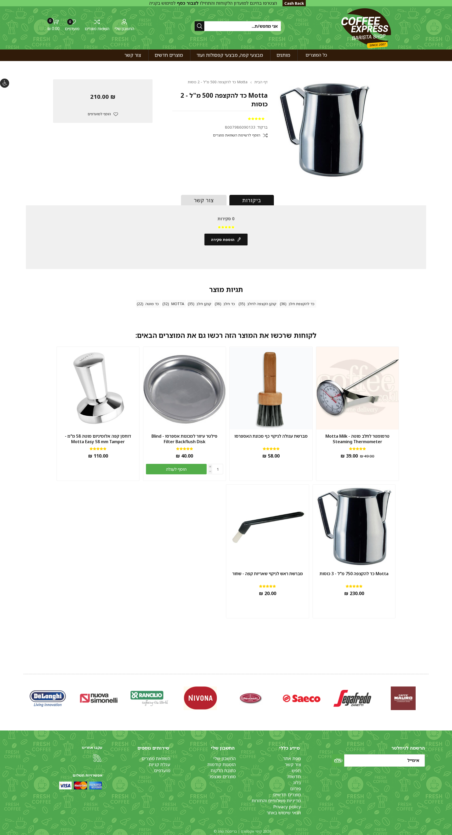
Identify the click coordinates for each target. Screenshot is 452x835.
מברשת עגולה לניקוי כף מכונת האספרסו (271, 436)
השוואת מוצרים (97, 28)
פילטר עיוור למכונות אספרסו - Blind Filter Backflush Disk (184, 438)
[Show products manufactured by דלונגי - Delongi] (352, 698)
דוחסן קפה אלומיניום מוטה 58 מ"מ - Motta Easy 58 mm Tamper (98, 438)
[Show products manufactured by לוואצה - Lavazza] (98, 698)
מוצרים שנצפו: (222, 776)
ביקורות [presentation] (251, 200)
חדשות (294, 776)
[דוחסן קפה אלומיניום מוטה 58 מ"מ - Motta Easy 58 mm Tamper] (98, 388)
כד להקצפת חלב (301, 303)
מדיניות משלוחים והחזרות (276, 801)
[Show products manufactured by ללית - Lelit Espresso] (301, 698)
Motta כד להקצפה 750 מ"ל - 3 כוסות (354, 573)
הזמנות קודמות (221, 764)
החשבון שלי (124, 28)
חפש (296, 770)
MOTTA (177, 303)
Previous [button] (427, 693)
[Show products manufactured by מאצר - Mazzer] (251, 698)
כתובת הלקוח (223, 770)
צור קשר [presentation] (204, 200)
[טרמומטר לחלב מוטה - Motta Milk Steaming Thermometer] (357, 388)
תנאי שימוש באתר (284, 813)
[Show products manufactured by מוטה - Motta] (149, 698)
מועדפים (162, 770)
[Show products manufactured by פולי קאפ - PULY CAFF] (200, 698)
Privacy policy (287, 807)
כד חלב (229, 303)
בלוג (297, 782)
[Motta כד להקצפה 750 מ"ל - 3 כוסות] (354, 526)
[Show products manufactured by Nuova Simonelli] (403, 698)
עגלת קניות (159, 764)
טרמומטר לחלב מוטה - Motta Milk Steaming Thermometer (357, 438)
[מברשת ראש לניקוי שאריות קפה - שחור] (267, 526)
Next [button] (24, 693)
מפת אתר (292, 758)
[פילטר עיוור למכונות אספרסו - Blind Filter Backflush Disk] (184, 388)
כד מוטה (152, 303)
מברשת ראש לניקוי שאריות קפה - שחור (267, 573)
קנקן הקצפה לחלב (261, 303)
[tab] (251, 200)
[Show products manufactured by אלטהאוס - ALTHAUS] (48, 698)
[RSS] (97, 758)
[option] (403, 698)
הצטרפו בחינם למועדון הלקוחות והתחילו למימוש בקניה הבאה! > (213, 6)
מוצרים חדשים (287, 795)
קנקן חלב (203, 303)
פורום (295, 788)
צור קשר (293, 764)
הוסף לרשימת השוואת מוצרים (236, 135)
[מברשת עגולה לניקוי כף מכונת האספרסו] (271, 388)
